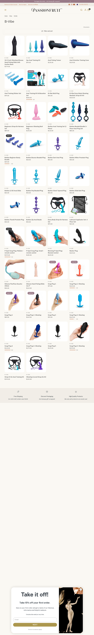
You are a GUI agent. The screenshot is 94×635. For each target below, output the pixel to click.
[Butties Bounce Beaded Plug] (36, 143)
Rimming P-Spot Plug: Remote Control (55, 252)
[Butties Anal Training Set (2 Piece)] (58, 112)
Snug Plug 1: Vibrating (77, 284)
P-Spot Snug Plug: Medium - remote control (14, 252)
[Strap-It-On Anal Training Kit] (14, 362)
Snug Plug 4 (9, 346)
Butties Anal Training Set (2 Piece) (57, 127)
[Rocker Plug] (79, 236)
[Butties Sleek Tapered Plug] (58, 176)
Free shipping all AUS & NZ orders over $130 (47, 1)
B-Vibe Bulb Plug (53, 93)
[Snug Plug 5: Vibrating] (79, 331)
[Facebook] (69, 4)
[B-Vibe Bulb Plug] (58, 79)
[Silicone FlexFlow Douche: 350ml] (14, 269)
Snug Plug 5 (52, 346)
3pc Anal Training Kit (33, 60)
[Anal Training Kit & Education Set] (36, 79)
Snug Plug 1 (52, 284)
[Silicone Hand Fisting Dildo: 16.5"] (36, 269)
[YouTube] (74, 4)
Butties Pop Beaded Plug (34, 191)
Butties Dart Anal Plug (55, 157)
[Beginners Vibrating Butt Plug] (36, 112)
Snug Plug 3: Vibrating (77, 315)
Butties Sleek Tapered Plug (57, 191)
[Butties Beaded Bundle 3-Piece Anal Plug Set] (79, 112)
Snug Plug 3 (52, 315)
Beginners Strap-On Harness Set (14, 127)
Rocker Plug (74, 251)
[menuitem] (11, 4)
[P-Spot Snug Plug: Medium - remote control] (14, 236)
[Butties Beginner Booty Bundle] (14, 143)
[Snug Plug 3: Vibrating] (79, 300)
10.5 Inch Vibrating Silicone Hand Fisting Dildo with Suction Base (14, 62)
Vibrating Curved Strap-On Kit (36, 377)
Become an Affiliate (33, 4)
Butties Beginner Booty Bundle (12, 158)
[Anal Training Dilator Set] (14, 79)
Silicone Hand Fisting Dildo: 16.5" (35, 285)
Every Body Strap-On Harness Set (58, 221)
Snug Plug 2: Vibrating (33, 315)
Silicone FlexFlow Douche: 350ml (13, 285)
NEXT (35, 625)
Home (6, 15)
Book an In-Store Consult (11, 4)
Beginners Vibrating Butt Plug (34, 127)
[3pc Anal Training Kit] (36, 46)
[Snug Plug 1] (58, 269)
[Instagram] (71, 4)
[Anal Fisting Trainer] (58, 46)
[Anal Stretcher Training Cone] (79, 46)
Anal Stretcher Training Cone (79, 60)
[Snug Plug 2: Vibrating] (36, 300)
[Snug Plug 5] (58, 331)
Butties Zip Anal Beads (34, 220)
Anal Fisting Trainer (54, 60)
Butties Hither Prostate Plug (79, 157)
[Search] (81, 10)
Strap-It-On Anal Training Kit (14, 377)
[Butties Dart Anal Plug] (58, 143)
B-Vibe (15, 15)
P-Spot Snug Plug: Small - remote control (35, 252)
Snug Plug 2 (9, 315)
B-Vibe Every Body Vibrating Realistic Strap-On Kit (79, 94)
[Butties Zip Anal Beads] (36, 205)
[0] (88, 10)
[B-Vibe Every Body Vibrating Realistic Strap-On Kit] (79, 79)
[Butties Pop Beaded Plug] (36, 176)
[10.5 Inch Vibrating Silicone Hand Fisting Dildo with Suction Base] (14, 46)
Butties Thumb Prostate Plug (14, 220)
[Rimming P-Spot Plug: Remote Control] (58, 236)
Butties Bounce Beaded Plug (35, 157)
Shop (10, 15)
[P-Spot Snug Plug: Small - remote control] (36, 236)
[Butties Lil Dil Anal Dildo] (14, 176)
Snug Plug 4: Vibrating (33, 346)
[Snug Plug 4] (14, 331)
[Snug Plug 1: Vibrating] (79, 269)
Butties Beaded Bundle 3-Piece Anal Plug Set (78, 127)
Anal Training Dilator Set (13, 93)
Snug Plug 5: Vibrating (77, 346)
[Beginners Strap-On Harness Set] (14, 112)
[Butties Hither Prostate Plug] (79, 143)
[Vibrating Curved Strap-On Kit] (36, 362)
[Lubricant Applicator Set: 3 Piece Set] (79, 205)
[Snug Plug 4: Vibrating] (36, 331)
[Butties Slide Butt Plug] (79, 176)
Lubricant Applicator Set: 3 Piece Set (79, 221)
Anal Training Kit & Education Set (36, 94)
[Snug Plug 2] (14, 300)
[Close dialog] (80, 589)
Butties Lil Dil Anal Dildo (13, 191)
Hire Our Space (22, 4)
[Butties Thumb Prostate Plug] (14, 205)
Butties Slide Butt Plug (77, 191)
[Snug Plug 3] (58, 300)
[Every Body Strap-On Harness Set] (58, 205)
